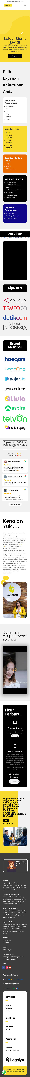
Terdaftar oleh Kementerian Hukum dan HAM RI (15, 1)
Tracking (15, 736)
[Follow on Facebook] (3, 967)
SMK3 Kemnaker (11, 169)
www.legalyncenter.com (10, 959)
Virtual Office (10, 213)
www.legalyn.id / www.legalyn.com (13, 957)
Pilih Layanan (14, 56)
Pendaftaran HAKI (11, 195)
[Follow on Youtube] (10, 967)
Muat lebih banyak (15, 504)
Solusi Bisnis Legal (15, 40)
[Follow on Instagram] (7, 967)
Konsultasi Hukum (11, 218)
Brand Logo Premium (12, 216)
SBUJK (8, 164)
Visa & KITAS (9, 192)
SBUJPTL (8, 166)
